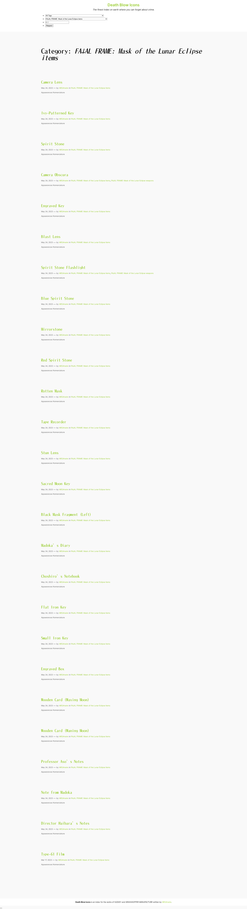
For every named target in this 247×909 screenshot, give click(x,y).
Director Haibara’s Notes (65, 823)
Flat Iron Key (53, 607)
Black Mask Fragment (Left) (66, 514)
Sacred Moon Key (55, 484)
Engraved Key (52, 206)
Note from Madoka (56, 792)
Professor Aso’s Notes (62, 761)
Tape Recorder (53, 422)
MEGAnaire (63, 88)
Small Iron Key (54, 638)
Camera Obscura (54, 175)
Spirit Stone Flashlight (63, 267)
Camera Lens (51, 82)
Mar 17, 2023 (46, 860)
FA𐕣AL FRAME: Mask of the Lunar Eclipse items (90, 88)
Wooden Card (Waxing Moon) (65, 700)
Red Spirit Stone (56, 360)
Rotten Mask (51, 391)
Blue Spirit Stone (57, 298)
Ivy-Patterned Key (57, 113)
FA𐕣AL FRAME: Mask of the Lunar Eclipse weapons (132, 180)
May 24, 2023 (47, 88)
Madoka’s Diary (55, 545)
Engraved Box (52, 669)
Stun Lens (50, 453)
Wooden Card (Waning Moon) (65, 731)
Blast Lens (50, 237)
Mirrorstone (51, 329)
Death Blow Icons (123, 5)
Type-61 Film (52, 854)
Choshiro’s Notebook (60, 576)
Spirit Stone (52, 144)
